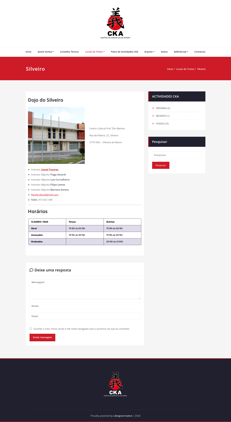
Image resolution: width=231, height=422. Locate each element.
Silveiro (201, 68)
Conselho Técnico (69, 51)
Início (28, 51)
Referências (180, 51)
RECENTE (161, 115)
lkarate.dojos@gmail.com (44, 194)
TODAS (160, 123)
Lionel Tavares (49, 169)
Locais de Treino (94, 51)
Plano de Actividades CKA (124, 51)
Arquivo (148, 51)
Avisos (164, 51)
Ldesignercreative (122, 415)
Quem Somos (45, 51)
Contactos (199, 51)
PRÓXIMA (161, 108)
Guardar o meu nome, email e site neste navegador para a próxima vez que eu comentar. (81, 328)
